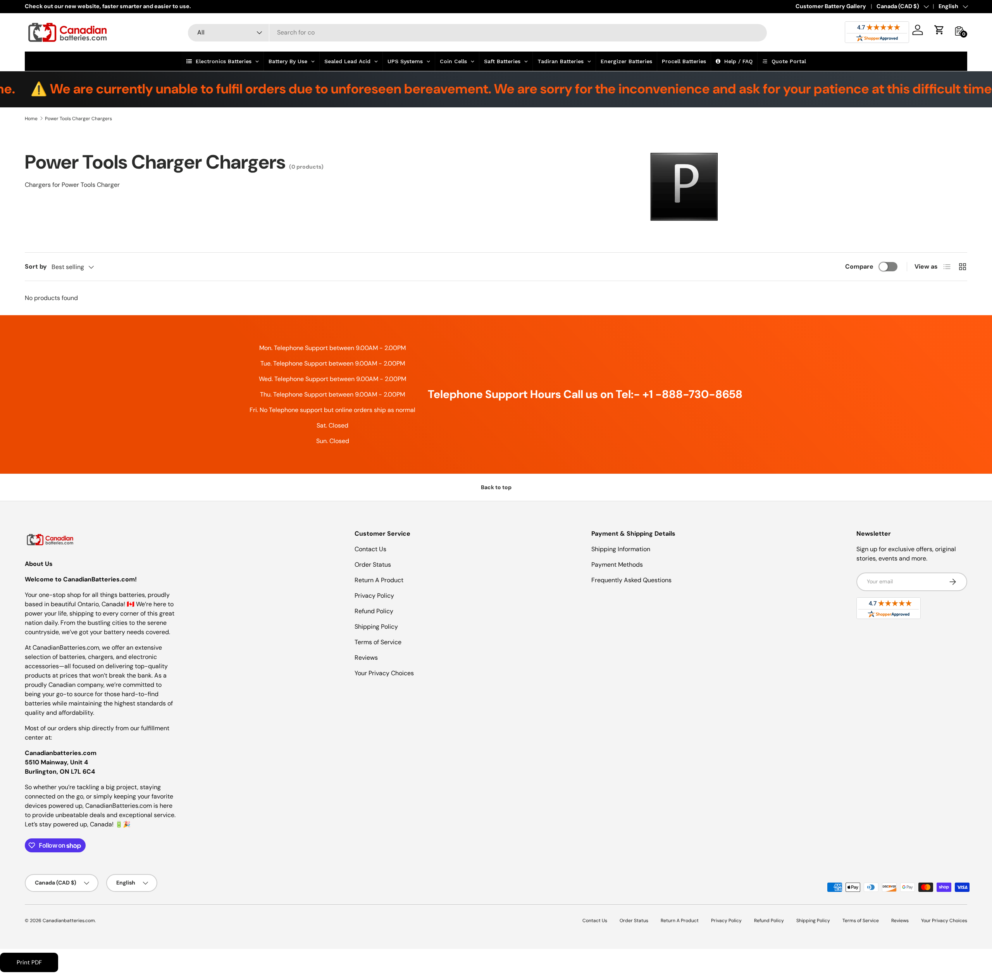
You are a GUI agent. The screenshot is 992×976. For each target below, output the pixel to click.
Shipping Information (620, 549)
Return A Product (379, 580)
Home (31, 119)
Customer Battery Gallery (831, 6)
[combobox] (477, 32)
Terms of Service (378, 642)
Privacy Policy (374, 595)
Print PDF (29, 962)
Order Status (373, 564)
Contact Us (370, 549)
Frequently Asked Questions (631, 580)
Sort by (36, 266)
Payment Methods (617, 564)
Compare (859, 266)
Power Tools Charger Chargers (78, 119)
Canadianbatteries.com (69, 920)
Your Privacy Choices (384, 673)
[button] (939, 29)
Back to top (496, 487)
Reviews (366, 658)
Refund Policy (374, 611)
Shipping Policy (376, 627)
